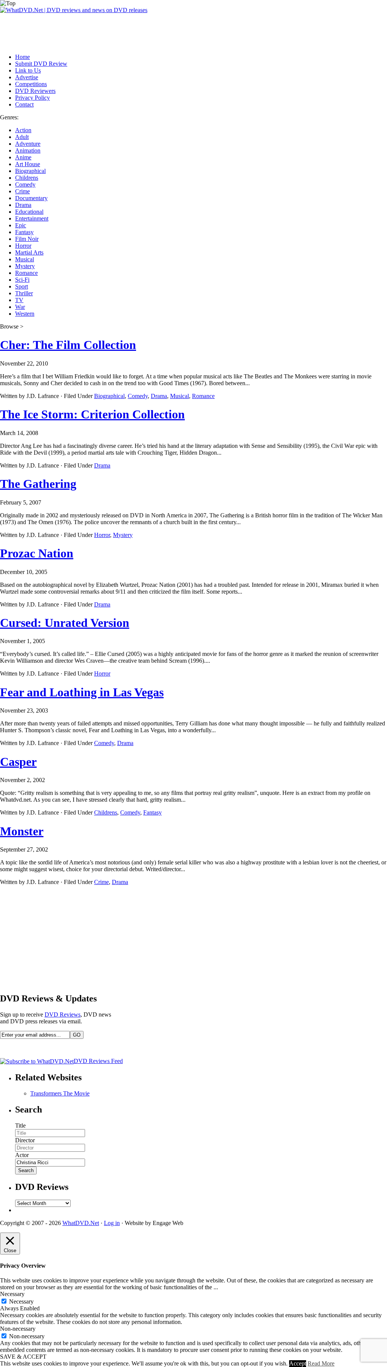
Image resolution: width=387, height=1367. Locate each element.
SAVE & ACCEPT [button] (23, 1356)
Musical (24, 259)
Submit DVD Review (41, 63)
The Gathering (38, 484)
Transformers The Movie (60, 1093)
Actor (22, 1155)
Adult (22, 137)
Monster (21, 831)
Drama (23, 205)
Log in (112, 1223)
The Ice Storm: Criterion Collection (92, 414)
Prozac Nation (36, 553)
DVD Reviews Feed (98, 1061)
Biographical (30, 171)
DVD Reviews (62, 1014)
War (20, 307)
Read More (321, 1363)
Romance (26, 273)
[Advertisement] (137, 31)
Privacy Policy (32, 97)
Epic (20, 225)
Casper (18, 761)
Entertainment (31, 218)
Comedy (25, 184)
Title (20, 1125)
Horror (23, 245)
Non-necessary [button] (18, 1328)
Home (22, 57)
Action (23, 130)
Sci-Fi (22, 279)
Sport (21, 286)
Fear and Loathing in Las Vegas (82, 692)
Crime (22, 191)
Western (24, 313)
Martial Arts (29, 252)
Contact (24, 104)
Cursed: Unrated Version (64, 622)
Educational (29, 211)
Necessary (21, 1301)
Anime (23, 157)
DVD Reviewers (35, 91)
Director (25, 1140)
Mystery (25, 266)
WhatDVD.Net (80, 1223)
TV (19, 300)
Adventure (27, 143)
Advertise (26, 77)
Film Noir (27, 239)
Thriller (24, 293)
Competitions (31, 84)
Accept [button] (297, 1363)
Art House (27, 164)
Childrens (26, 177)
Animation (27, 150)
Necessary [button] (12, 1294)
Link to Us (28, 70)
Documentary (31, 198)
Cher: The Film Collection (68, 345)
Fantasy (24, 232)
